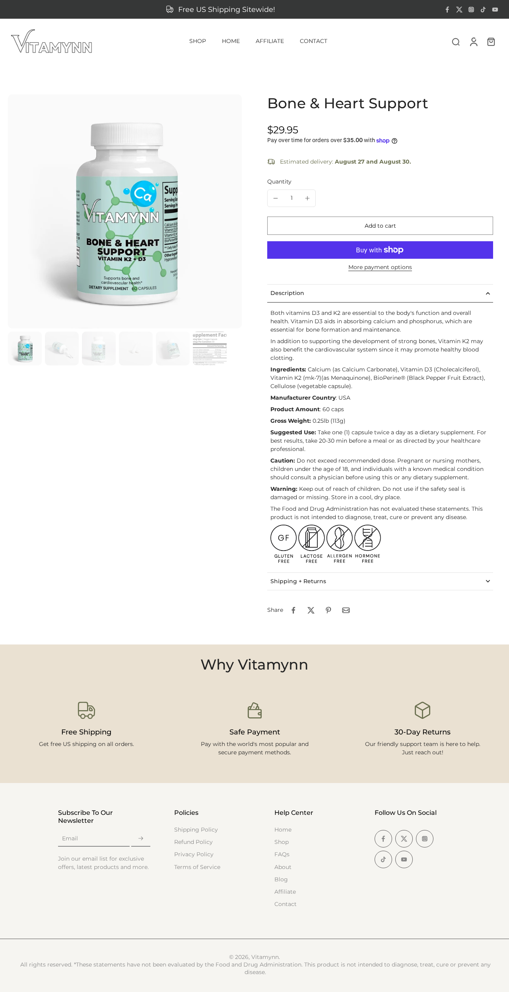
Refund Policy (193, 842)
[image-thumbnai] (25, 348)
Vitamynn (265, 957)
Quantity (279, 181)
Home (282, 829)
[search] (455, 41)
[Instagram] (471, 9)
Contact (285, 904)
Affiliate (285, 891)
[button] (380, 226)
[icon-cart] (490, 41)
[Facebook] (447, 9)
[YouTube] (495, 9)
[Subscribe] (140, 839)
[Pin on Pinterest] (328, 610)
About (282, 867)
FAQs (281, 854)
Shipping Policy (196, 829)
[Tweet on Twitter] (311, 610)
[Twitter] (459, 9)
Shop (281, 842)
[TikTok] (483, 9)
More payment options (380, 267)
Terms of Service (197, 867)
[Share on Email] (346, 610)
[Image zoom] (125, 211)
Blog (281, 879)
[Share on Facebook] (293, 610)
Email (70, 838)
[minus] (276, 198)
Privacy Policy (194, 854)
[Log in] (473, 41)
